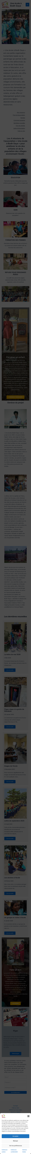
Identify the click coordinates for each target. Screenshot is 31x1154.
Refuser (15, 1141)
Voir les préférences (15, 1145)
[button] (28, 1116)
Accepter (15, 1136)
